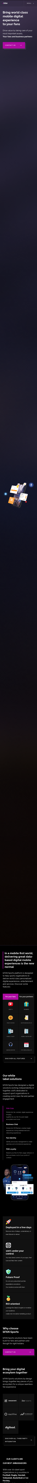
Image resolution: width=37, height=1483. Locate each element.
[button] (30, 3)
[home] (5, 3)
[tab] (10, 997)
